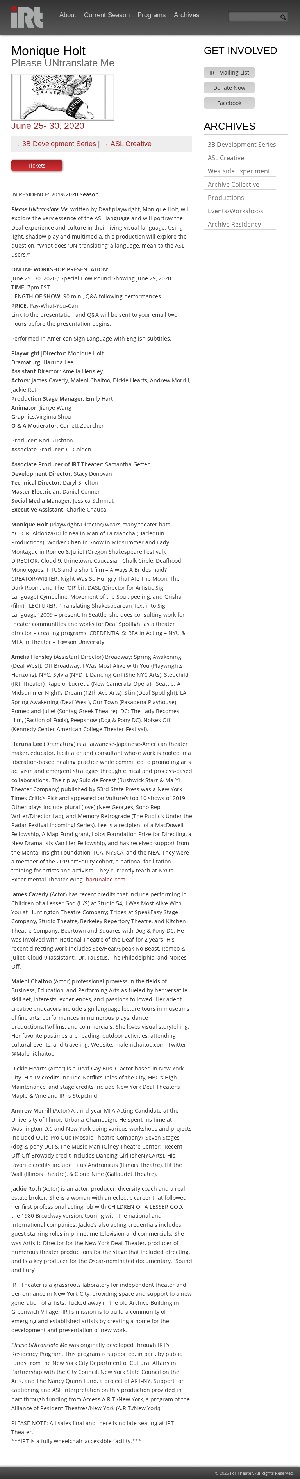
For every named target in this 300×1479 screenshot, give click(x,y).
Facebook (229, 103)
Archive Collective (233, 184)
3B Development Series (59, 144)
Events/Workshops (235, 211)
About (67, 15)
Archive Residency (234, 224)
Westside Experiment (239, 171)
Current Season (107, 15)
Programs (152, 15)
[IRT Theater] (27, 19)
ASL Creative (131, 144)
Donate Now (229, 87)
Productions (226, 197)
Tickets (37, 165)
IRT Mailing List (229, 72)
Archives (187, 15)
